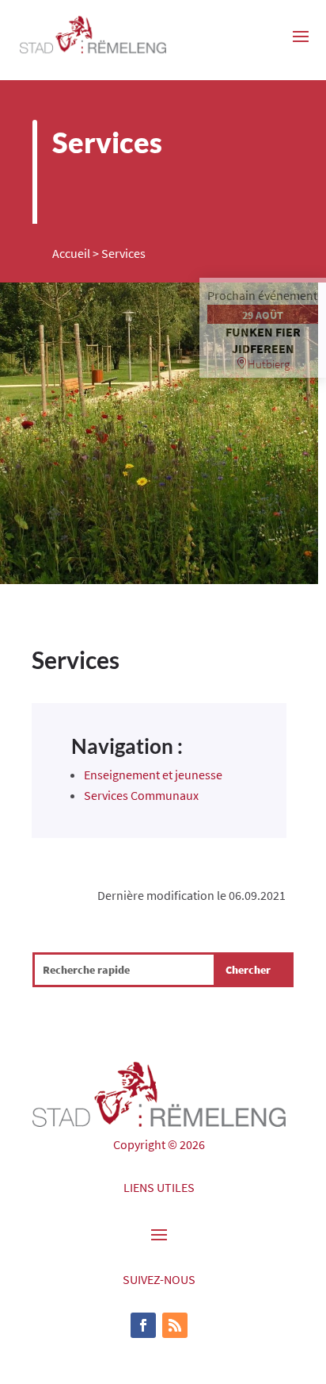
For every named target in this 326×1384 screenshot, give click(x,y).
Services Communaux (141, 795)
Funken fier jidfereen (263, 340)
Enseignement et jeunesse (153, 774)
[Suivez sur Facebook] (143, 1325)
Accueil (71, 253)
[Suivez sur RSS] (175, 1325)
